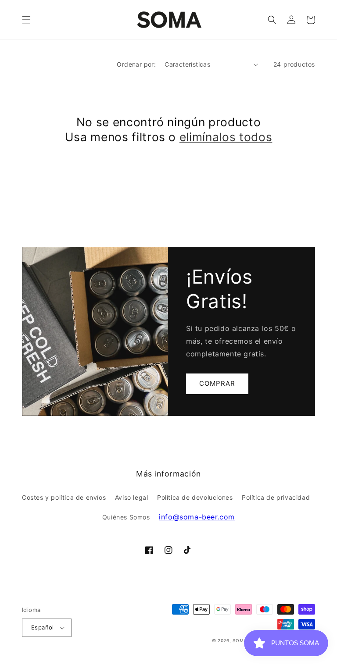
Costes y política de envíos (64, 497)
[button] (26, 19)
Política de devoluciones (195, 497)
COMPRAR (217, 383)
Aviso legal (131, 497)
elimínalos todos (225, 137)
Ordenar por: (136, 64)
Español (42, 627)
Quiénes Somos (126, 517)
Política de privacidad (276, 497)
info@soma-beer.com (197, 516)
